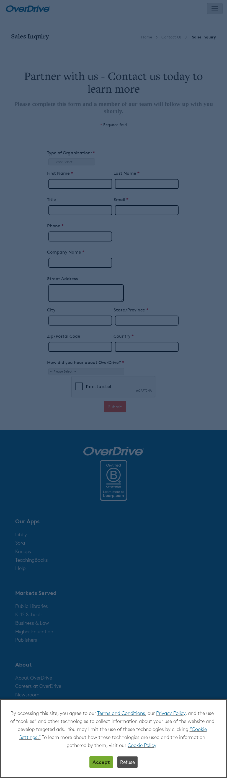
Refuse (127, 762)
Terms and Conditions (121, 713)
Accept (101, 762)
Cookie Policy (142, 745)
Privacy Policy (170, 713)
